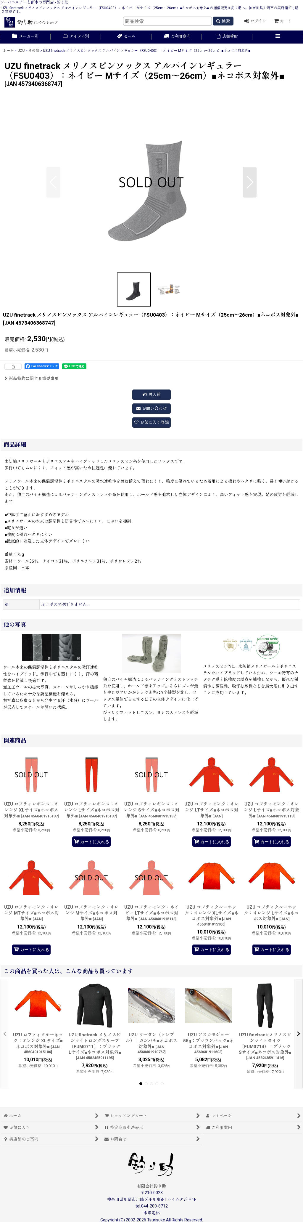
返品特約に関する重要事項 (34, 378)
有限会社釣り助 (151, 1186)
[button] (277, 37)
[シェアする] (13, 366)
